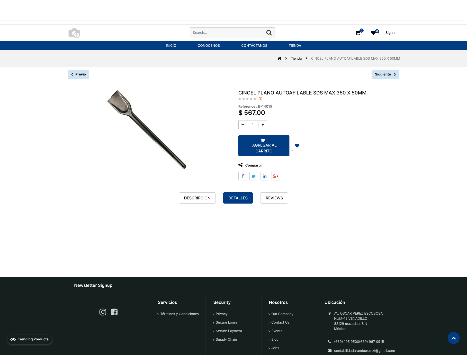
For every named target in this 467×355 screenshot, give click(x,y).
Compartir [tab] (253, 165)
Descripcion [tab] (197, 198)
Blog (274, 339)
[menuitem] (171, 45)
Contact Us (280, 322)
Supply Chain (226, 339)
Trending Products (33, 339)
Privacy (221, 314)
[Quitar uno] (242, 125)
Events (276, 331)
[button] (297, 146)
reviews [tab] (274, 198)
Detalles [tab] (238, 198)
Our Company (282, 314)
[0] (357, 33)
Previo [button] (80, 74)
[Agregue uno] (263, 125)
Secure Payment (229, 331)
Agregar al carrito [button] (264, 148)
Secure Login (226, 322)
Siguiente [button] (383, 74)
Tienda (296, 58)
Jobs (275, 348)
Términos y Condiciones (179, 314)
